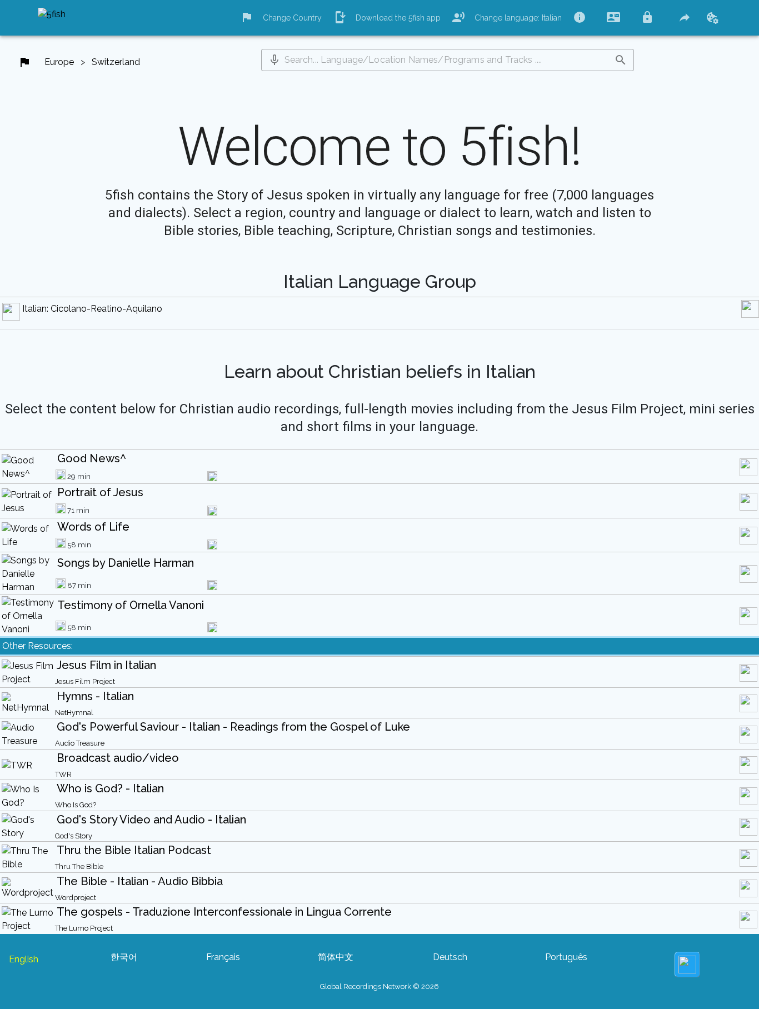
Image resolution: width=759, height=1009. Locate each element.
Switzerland (116, 62)
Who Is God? (75, 805)
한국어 (124, 957)
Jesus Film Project (85, 681)
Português (566, 957)
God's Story (73, 836)
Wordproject (75, 897)
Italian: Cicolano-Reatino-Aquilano (92, 308)
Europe (59, 62)
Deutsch (450, 957)
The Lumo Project (84, 928)
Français (223, 957)
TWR (63, 774)
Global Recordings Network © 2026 (379, 986)
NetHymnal (74, 712)
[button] (274, 60)
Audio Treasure (79, 743)
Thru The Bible (79, 866)
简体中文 (335, 957)
